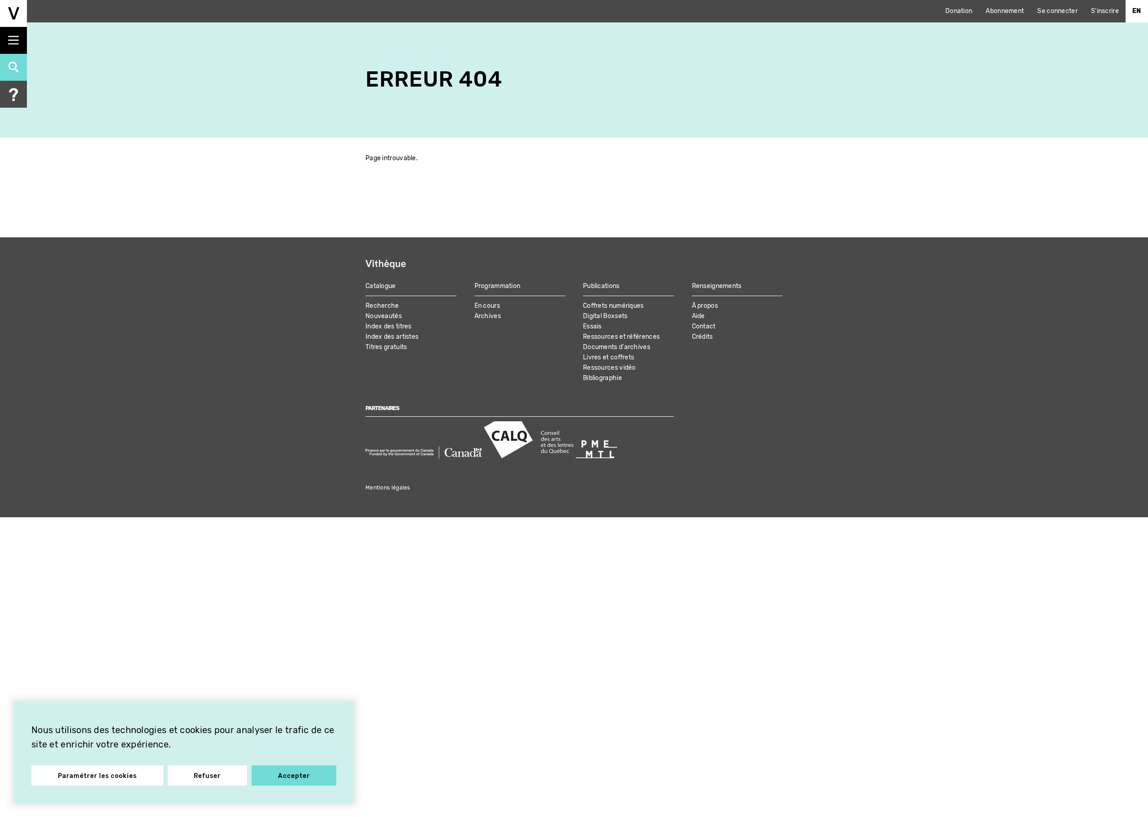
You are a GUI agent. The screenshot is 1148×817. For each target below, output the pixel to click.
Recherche (382, 306)
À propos (705, 306)
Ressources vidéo (609, 367)
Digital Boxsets (605, 316)
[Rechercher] (13, 67)
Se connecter (1057, 11)
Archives (487, 316)
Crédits (702, 337)
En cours (487, 306)
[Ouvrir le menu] (13, 40)
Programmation (497, 286)
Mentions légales (387, 488)
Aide (698, 316)
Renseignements (717, 286)
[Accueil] (13, 13)
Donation (958, 11)
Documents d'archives (616, 347)
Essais (592, 326)
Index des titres (388, 326)
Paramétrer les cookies (97, 776)
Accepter (294, 776)
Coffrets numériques (613, 306)
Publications (601, 286)
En (1136, 11)
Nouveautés (383, 316)
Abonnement (1005, 11)
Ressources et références (621, 337)
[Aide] (13, 94)
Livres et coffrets (608, 357)
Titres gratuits (386, 347)
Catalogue (380, 286)
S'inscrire (1105, 11)
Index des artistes (391, 337)
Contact (704, 326)
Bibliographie (602, 378)
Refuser (207, 776)
